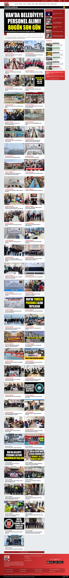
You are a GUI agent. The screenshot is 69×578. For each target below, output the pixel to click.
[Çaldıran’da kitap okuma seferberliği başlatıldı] (34, 233)
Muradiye (15, 574)
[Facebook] (51, 559)
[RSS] (59, 559)
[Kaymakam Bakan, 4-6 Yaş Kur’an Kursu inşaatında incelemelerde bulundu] (34, 523)
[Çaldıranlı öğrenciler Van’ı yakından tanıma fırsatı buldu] (14, 371)
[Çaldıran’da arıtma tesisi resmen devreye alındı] (14, 98)
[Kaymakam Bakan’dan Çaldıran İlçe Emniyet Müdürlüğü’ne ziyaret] (14, 489)
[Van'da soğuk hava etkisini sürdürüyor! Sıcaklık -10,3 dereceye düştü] (34, 455)
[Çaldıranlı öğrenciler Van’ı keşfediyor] (14, 388)
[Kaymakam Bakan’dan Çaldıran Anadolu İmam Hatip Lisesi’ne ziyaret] (34, 422)
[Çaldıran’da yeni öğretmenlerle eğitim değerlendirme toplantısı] (34, 250)
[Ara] (63, 4)
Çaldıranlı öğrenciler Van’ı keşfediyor (13, 396)
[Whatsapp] (57, 559)
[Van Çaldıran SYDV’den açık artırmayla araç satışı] (34, 388)
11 (32, 33)
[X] (52, 559)
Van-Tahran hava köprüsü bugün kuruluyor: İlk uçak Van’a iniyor (58, 64)
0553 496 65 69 (28, 558)
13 (37, 33)
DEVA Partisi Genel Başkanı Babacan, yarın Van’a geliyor (58, 68)
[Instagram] (54, 559)
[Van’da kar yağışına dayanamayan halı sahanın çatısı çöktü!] (14, 302)
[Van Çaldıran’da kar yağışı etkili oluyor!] (14, 439)
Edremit (11, 574)
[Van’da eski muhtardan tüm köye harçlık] (34, 165)
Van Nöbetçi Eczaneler (9, 569)
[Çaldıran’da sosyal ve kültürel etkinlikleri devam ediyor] (14, 354)
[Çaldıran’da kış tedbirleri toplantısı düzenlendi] (34, 472)
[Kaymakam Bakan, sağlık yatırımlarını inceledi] (34, 405)
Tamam (64, 576)
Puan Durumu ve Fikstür (9, 571)
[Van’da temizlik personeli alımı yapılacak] (34, 302)
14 (40, 33)
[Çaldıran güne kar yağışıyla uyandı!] (14, 149)
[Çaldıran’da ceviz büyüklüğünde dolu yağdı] (34, 115)
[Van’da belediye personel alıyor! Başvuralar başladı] (14, 455)
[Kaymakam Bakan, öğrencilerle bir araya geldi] (34, 506)
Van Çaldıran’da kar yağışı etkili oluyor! (13, 447)
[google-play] (59, 562)
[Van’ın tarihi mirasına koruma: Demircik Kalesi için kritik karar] (34, 354)
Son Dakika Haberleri (39, 571)
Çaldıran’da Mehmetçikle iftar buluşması (34, 190)
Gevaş (27, 574)
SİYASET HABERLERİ (56, 66)
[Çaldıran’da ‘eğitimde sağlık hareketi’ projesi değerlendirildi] (34, 199)
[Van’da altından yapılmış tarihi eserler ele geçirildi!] (14, 182)
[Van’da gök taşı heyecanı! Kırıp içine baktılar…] (34, 80)
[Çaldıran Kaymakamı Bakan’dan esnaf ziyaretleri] (34, 489)
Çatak (33, 574)
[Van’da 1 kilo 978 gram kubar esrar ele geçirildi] (14, 285)
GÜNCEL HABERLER (56, 43)
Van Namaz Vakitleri (39, 569)
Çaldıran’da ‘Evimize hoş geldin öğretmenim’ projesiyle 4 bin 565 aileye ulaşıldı (14, 259)
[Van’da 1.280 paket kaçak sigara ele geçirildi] (14, 233)
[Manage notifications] (67, 576)
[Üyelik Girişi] (64, 1)
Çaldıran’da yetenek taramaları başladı (33, 447)
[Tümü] (63, 40)
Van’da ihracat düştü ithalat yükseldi (57, 59)
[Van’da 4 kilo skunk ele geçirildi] (34, 149)
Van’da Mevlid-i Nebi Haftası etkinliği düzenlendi (57, 45)
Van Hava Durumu (24, 569)
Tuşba (8, 574)
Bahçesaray (36, 574)
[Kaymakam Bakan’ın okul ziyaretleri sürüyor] (34, 320)
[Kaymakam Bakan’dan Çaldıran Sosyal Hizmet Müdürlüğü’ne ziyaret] (14, 405)
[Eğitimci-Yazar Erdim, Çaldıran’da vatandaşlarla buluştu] (14, 115)
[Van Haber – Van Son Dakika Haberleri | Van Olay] (6, 4)
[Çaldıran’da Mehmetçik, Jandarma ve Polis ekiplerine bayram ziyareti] (14, 165)
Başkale (24, 574)
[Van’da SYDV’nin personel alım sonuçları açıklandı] (14, 523)
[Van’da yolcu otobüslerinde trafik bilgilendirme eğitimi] (34, 285)
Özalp (19, 574)
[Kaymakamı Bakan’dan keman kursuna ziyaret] (14, 216)
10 (29, 33)
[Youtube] (56, 559)
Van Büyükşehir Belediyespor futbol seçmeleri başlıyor (58, 50)
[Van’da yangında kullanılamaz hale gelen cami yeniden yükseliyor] (34, 46)
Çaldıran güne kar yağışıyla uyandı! (12, 157)
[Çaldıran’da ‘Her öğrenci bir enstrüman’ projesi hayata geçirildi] (14, 268)
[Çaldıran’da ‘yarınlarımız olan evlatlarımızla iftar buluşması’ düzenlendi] (14, 199)
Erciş (13, 574)
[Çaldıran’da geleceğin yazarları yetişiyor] (34, 63)
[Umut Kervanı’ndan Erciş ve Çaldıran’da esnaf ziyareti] (14, 132)
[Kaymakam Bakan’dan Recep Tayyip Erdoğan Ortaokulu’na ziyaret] (34, 371)
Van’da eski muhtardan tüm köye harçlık (34, 173)
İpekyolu (5, 574)
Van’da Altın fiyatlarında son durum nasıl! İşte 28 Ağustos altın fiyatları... (58, 54)
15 (43, 33)
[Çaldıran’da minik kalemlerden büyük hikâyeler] (14, 63)
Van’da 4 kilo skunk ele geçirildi (32, 157)
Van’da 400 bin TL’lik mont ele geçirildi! (34, 276)
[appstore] (51, 562)
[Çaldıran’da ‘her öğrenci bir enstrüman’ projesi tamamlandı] (14, 46)
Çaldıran (21, 574)
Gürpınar (30, 574)
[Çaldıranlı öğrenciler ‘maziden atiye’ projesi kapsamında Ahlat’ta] (14, 320)
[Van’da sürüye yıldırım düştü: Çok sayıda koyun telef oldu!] (34, 98)
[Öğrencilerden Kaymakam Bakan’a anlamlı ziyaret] (34, 216)
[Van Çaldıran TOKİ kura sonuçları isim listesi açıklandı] (34, 337)
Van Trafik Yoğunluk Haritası (55, 569)
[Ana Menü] (64, 4)
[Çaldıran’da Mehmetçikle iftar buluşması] (34, 182)
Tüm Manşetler (23, 571)
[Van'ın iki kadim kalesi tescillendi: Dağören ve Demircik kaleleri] (14, 337)
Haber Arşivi (53, 571)
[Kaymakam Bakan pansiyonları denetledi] (14, 540)
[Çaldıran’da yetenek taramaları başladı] (34, 439)
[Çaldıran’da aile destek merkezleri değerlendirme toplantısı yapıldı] (34, 132)
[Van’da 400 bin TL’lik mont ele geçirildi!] (34, 268)
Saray (39, 574)
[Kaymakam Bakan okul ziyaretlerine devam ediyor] (14, 422)
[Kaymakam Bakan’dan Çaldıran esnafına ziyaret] (14, 80)
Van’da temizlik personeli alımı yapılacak (34, 311)
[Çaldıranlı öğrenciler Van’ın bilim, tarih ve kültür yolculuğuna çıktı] (14, 472)
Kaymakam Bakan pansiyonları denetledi (14, 549)
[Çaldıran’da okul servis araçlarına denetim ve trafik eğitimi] (14, 506)
